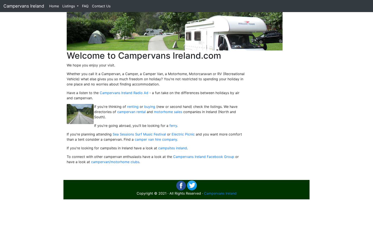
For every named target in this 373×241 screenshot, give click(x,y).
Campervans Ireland (23, 6)
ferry (173, 125)
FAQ (85, 6)
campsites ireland (172, 148)
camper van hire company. (156, 139)
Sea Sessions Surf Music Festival (139, 134)
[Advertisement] (278, 115)
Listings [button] (69, 6)
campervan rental (131, 112)
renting (133, 106)
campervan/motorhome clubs (115, 162)
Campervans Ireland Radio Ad (124, 93)
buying (149, 106)
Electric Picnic (183, 134)
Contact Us (101, 6)
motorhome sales (168, 112)
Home (54, 6)
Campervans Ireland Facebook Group (203, 156)
